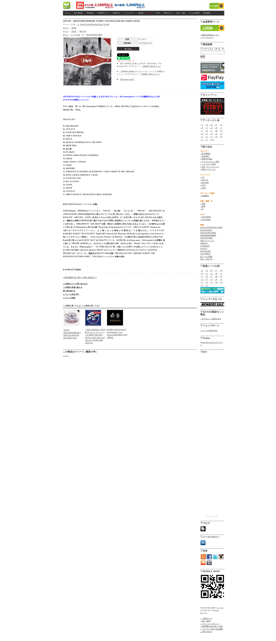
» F (206, 128)
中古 (158, 13)
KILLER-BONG (206, 230)
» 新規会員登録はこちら (209, 35)
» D (221, 125)
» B (211, 125)
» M (216, 131)
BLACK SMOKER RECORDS (211, 227)
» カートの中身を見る (209, 331)
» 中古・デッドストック (209, 167)
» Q (211, 134)
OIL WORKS (205, 254)
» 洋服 (202, 204)
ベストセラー (129, 13)
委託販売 (206, 13)
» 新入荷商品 (205, 153)
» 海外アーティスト (208, 169)
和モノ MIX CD (206, 259)
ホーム (67, 13)
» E (202, 128)
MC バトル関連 (206, 256)
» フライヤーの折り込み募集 (211, 629)
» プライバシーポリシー (209, 624)
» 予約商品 (204, 156)
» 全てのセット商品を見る (210, 319)
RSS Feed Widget (212, 516)
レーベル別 (75, 35)
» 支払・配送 (205, 621)
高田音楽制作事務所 (208, 235)
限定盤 (140, 13)
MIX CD (83, 31)
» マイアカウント (207, 37)
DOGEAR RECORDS (94, 35)
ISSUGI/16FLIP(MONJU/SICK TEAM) (94, 24)
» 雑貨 (202, 206)
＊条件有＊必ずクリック (151, 66)
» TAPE (203, 188)
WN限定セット (103, 13)
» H (216, 128)
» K (206, 131)
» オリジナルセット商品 (209, 161)
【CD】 (74, 28)
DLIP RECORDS (206, 238)
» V (211, 137)
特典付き (116, 13)
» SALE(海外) (205, 220)
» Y (202, 140)
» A (206, 125)
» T (202, 137)
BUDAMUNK (205, 251)
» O (202, 134)
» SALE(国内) (205, 217)
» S (221, 134)
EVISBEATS (205, 246)
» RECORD (204, 183)
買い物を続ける (69, 291)
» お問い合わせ (206, 632)
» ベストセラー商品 (208, 164)
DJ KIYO (203, 248)
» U (206, 137)
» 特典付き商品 (206, 159)
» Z (206, 140)
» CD (202, 177)
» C (216, 125)
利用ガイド (168, 13)
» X (221, 137)
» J (202, 131)
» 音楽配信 (204, 196)
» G (211, 128)
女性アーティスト (207, 241)
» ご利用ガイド (206, 618)
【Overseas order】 (127, 79)
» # (202, 125)
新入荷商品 (78, 13)
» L (211, 131)
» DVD (203, 185)
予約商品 (90, 13)
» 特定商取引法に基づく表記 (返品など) (80, 277)
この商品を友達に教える (72, 287)
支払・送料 (180, 13)
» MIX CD (204, 180)
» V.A (212, 140)
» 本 (201, 209)
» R (216, 134)
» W (216, 137)
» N (221, 131)
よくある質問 (194, 13)
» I (78, 24)
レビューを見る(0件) (71, 294)
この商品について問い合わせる (75, 284)
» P (206, 134)
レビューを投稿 (69, 298)
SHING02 (204, 243)
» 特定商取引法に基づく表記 (211, 626)
